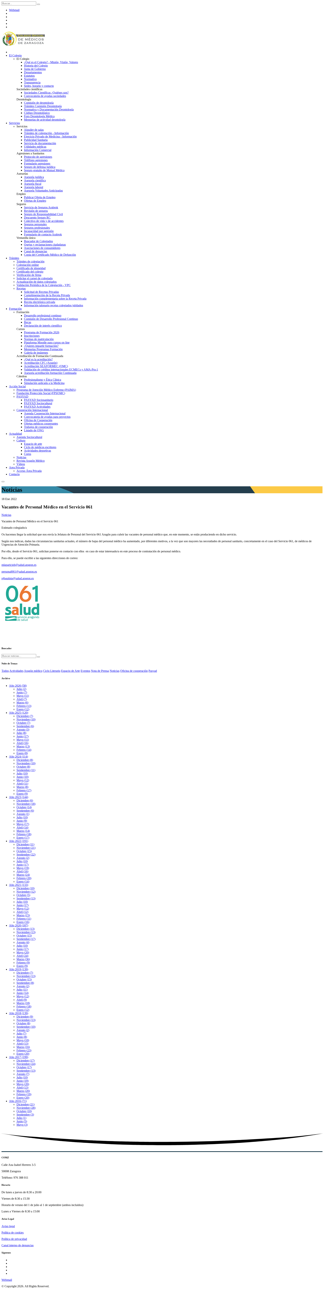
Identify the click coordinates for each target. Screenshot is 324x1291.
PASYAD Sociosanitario (38, 400)
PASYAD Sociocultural (38, 403)
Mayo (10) (22, 1040)
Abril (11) (22, 783)
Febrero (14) (23, 749)
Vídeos (20, 464)
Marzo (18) (23, 1003)
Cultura (20, 440)
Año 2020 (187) (18, 925)
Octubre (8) (23, 766)
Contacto (14, 474)
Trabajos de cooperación (38, 427)
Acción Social (17, 386)
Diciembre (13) (25, 928)
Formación (15, 308)
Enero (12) (22, 709)
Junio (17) (22, 736)
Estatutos (29, 75)
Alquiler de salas (34, 129)
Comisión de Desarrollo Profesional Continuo (51, 318)
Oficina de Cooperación (38, 420)
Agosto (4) (22, 942)
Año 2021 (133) (18, 884)
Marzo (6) (22, 702)
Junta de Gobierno (35, 69)
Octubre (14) (24, 807)
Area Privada (17, 467)
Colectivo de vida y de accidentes (44, 221)
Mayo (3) (22, 1124)
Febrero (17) (23, 790)
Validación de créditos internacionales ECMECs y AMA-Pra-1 (61, 369)
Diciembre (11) (25, 844)
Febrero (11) (23, 918)
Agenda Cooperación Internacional (44, 413)
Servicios (14, 123)
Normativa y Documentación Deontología (49, 109)
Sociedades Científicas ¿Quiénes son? (46, 92)
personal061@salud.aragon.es (19, 571)
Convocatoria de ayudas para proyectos (47, 416)
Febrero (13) (23, 706)
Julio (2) (21, 689)
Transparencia (32, 82)
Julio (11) (22, 989)
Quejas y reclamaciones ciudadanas (45, 244)
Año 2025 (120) (18, 712)
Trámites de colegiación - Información (46, 133)
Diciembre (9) (24, 1016)
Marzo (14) (23, 830)
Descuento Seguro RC (37, 217)
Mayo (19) (22, 868)
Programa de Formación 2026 (41, 332)
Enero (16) (22, 922)
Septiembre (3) (25, 1114)
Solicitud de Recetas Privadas (41, 291)
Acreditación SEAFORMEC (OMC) (46, 366)
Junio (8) (21, 1036)
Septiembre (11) (25, 770)
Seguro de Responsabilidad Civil (43, 214)
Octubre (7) (23, 722)
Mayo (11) (22, 695)
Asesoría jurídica (34, 177)
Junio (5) (21, 1121)
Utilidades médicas (35, 146)
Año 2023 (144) (18, 797)
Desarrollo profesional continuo (42, 315)
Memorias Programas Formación (43, 349)
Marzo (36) (23, 959)
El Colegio (15, 55)
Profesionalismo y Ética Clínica (42, 379)
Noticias (21, 457)
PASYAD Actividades (37, 406)
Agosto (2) (22, 857)
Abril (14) (22, 827)
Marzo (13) (23, 746)
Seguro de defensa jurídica (39, 166)
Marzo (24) (23, 874)
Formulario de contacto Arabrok (43, 234)
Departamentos (33, 72)
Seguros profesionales (37, 227)
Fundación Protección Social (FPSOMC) (40, 393)
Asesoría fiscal (32, 183)
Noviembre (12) (25, 891)
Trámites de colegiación (30, 261)
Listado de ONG (34, 430)
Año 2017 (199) (18, 1057)
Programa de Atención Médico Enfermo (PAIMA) (46, 389)
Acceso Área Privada (29, 470)
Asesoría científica (35, 180)
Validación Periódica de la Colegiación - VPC (43, 285)
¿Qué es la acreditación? (38, 359)
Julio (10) (22, 773)
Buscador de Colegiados (38, 241)
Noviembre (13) (25, 932)
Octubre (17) (24, 1067)
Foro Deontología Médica (39, 116)
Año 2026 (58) (18, 685)
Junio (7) (21, 692)
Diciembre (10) (25, 888)
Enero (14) (22, 881)
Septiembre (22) (25, 854)
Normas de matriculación (39, 339)
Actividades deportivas (37, 450)
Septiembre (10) (25, 1026)
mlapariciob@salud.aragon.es (19, 564)
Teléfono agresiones (36, 160)
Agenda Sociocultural (29, 437)
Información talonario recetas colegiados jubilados (53, 305)
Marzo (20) (23, 1091)
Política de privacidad (14, 1239)
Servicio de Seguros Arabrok (41, 207)
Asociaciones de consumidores (42, 248)
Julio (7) (21, 1033)
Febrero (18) (23, 834)
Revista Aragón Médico (30, 460)
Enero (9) (22, 793)
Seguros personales (35, 224)
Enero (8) (22, 753)
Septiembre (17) (25, 939)
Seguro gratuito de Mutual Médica (44, 170)
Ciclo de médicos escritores (40, 447)
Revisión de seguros (36, 210)
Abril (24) (22, 955)
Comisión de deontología (39, 102)
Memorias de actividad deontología (44, 119)
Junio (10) (22, 776)
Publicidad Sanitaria (36, 139)
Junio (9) (21, 820)
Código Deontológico (37, 112)
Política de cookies (13, 1232)
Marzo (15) (23, 915)
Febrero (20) (23, 878)
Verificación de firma (28, 275)
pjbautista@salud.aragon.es (18, 578)
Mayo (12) (22, 780)
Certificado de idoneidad (31, 268)
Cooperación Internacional (32, 410)
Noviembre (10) (25, 719)
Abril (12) (22, 912)
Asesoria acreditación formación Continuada (50, 372)
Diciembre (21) (25, 1104)
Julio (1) (21, 1118)
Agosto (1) (22, 814)
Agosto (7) (22, 1074)
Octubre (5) (23, 895)
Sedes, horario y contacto (39, 85)
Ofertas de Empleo (35, 200)
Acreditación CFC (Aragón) (40, 362)
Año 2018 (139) (18, 1013)
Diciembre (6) (24, 800)
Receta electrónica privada (39, 302)
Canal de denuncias (35, 251)
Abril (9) (21, 999)
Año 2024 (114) (18, 756)
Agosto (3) (22, 729)
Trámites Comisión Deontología (43, 106)
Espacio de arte (33, 443)
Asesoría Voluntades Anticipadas (43, 190)
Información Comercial (37, 150)
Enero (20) (22, 1053)
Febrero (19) (23, 1094)
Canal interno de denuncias (18, 1245)
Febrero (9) (23, 962)
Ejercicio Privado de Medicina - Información (50, 136)
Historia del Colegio (36, 65)
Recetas (21, 288)
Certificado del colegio (29, 271)
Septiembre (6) (25, 726)
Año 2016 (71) (18, 1101)
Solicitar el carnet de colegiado (34, 278)
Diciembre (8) (24, 760)
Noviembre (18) (25, 803)
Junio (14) (22, 993)
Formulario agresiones (37, 163)
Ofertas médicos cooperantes (41, 423)
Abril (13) (22, 1043)
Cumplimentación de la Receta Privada (47, 295)
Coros (27, 454)
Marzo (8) (22, 787)
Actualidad (15, 433)
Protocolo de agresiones (38, 156)
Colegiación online (27, 264)
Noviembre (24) (25, 1063)
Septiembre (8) (25, 982)
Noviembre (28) (25, 1107)
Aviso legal (8, 1226)
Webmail (14, 10)
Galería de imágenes (36, 352)
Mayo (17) (22, 824)
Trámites (14, 258)
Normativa (30, 79)
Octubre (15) (24, 851)
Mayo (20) (22, 952)
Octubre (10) (24, 1111)
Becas (27, 322)
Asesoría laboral (33, 187)
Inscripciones (32, 335)
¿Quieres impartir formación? (41, 345)
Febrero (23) (23, 1050)
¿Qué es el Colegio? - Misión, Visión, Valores (51, 62)
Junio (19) (22, 1080)
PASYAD (22, 396)
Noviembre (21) (25, 847)
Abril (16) (22, 743)
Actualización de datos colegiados (36, 281)
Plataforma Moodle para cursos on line (47, 342)
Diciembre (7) (24, 716)
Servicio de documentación (40, 143)
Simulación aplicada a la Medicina (44, 383)
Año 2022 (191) (18, 841)
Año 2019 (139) (18, 969)
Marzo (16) (23, 1047)
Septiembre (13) (25, 898)
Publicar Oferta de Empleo (40, 197)
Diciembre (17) (25, 1060)
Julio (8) (21, 733)
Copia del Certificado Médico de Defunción (50, 254)
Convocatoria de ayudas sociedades (45, 96)
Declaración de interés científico (43, 325)
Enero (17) (22, 837)
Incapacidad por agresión (39, 231)
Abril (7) (21, 699)
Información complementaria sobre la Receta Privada (55, 298)
